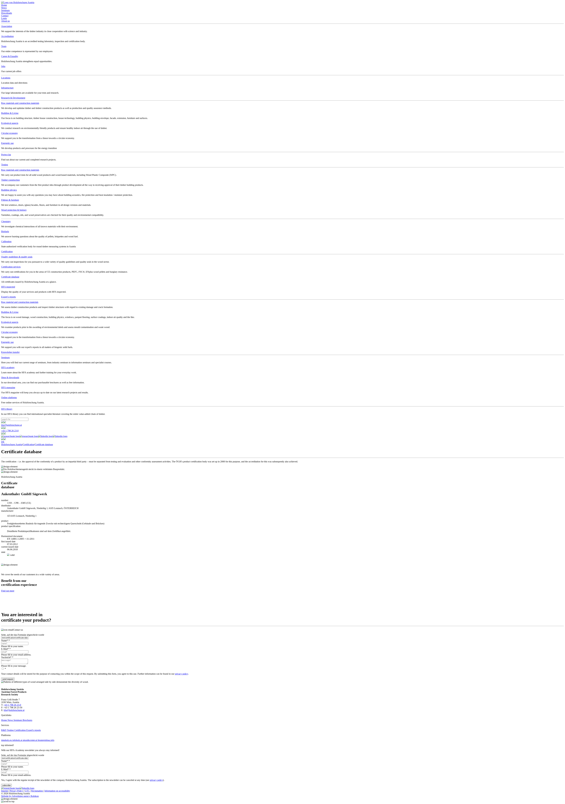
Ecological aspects (9, 123)
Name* (5, 640)
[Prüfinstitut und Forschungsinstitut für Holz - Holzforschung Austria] (17, 2)
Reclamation (37, 791)
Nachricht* (7, 657)
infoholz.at (17, 740)
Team (3, 46)
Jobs (3, 66)
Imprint (5, 791)
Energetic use (7, 143)
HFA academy (8, 367)
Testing (4, 164)
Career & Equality (9, 56)
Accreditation (7, 36)
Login (4, 18)
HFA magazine (8, 387)
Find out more (7, 591)
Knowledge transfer (10, 352)
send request (7, 679)
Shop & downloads (10, 377)
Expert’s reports (8, 297)
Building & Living (9, 113)
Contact (4, 15)
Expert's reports (33, 730)
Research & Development (13, 98)
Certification (7, 251)
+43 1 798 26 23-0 (10, 430)
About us (5, 21)
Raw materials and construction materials (20, 103)
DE (2, 442)
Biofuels (5, 231)
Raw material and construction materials (19, 302)
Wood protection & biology (14, 210)
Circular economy (9, 133)
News (4, 7)
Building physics (9, 190)
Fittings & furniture (10, 200)
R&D (4, 730)
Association (6, 26)
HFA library (6, 409)
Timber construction (10, 180)
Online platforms (9, 397)
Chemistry (6, 221)
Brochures (27, 720)
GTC (27, 791)
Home (4, 5)
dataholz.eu (6, 740)
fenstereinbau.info (46, 740)
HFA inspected (8, 287)
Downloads (6, 13)
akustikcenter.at (30, 740)
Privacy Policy (17, 791)
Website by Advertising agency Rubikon (20, 796)
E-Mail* (6, 649)
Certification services (11, 267)
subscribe (6, 785)
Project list (6, 154)
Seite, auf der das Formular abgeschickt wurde (22, 635)
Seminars (5, 10)
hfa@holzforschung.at (11, 425)
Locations (5, 78)
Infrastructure (7, 88)
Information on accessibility (57, 791)
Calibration (6, 241)
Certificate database (10, 277)
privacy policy (181, 674)
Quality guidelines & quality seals (16, 257)
